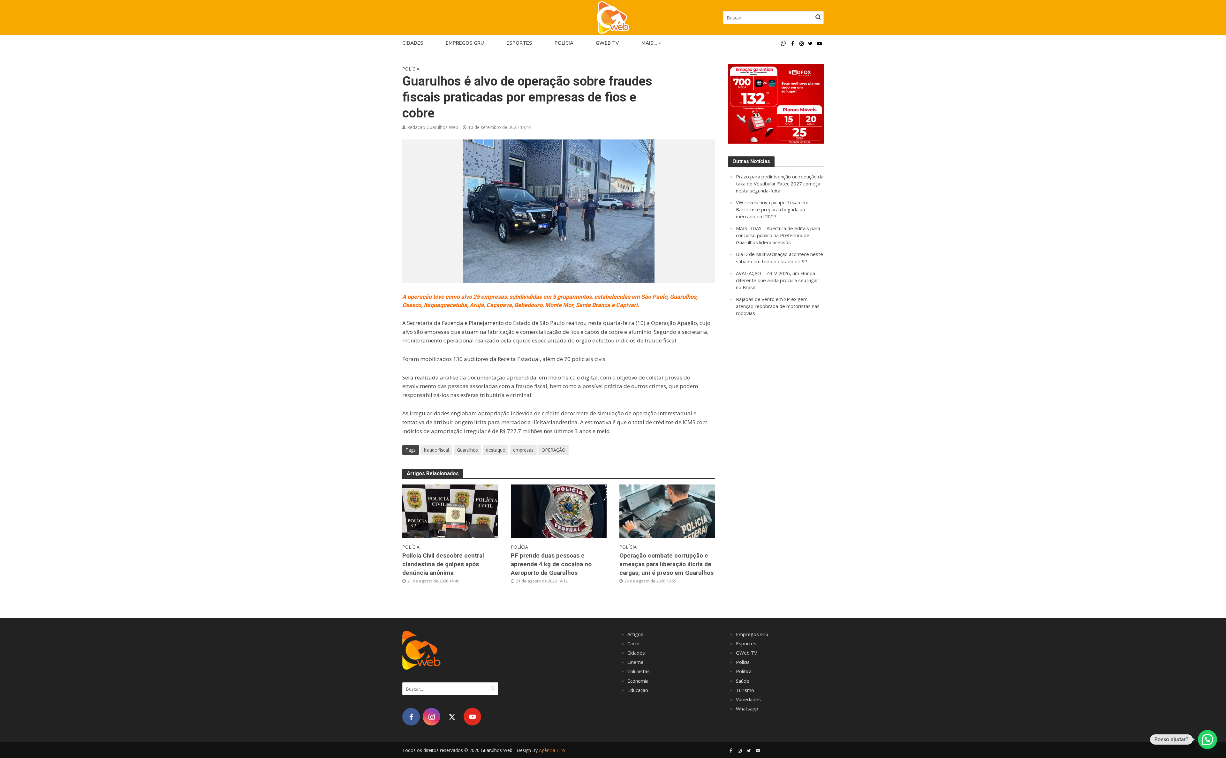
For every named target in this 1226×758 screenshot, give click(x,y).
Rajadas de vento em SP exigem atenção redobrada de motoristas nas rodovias (778, 306)
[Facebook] (411, 716)
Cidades (412, 43)
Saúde (742, 681)
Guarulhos (467, 450)
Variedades (748, 699)
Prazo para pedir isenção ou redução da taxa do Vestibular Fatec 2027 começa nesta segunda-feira (779, 183)
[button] (1207, 739)
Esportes (519, 43)
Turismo (745, 690)
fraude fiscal (436, 450)
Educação (637, 690)
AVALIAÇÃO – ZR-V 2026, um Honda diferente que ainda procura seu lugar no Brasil (777, 280)
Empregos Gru (465, 43)
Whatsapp (747, 708)
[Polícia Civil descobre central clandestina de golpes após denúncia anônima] (450, 510)
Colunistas (638, 671)
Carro (633, 643)
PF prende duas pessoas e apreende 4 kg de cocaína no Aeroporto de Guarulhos (551, 564)
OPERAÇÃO (553, 450)
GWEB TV (607, 43)
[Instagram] (431, 716)
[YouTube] (472, 716)
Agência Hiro (552, 750)
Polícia (564, 43)
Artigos (635, 634)
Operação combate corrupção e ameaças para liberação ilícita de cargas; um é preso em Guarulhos (666, 564)
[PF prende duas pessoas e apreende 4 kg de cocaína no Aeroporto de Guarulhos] (559, 510)
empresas (523, 450)
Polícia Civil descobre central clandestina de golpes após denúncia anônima (443, 564)
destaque (495, 450)
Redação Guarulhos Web (432, 127)
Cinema (635, 662)
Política (744, 671)
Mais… (649, 43)
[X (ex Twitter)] (452, 716)
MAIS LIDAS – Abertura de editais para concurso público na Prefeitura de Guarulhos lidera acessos (778, 235)
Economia (637, 681)
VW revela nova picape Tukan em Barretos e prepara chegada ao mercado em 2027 (772, 209)
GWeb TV (746, 652)
